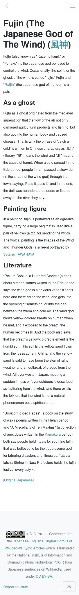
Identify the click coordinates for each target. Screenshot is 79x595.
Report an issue (15, 586)
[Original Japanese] (18, 480)
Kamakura (53, 434)
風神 (59, 44)
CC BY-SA (44, 576)
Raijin (9, 84)
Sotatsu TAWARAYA (18, 254)
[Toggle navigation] (73, 6)
